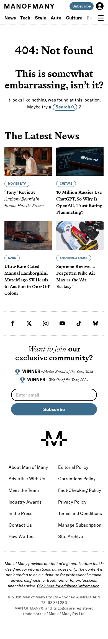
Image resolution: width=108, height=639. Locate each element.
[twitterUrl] (29, 323)
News (10, 18)
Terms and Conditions (80, 513)
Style (40, 18)
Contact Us (20, 525)
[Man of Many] (54, 438)
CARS (12, 258)
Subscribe (81, 6)
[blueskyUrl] (95, 323)
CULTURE (66, 183)
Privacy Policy (72, 502)
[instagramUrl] (45, 323)
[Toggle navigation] (101, 18)
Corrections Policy (77, 478)
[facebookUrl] (12, 323)
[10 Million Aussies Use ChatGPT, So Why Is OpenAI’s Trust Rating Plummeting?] (80, 161)
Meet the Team (24, 490)
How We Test (22, 536)
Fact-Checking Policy (79, 490)
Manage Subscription (79, 525)
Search (63, 107)
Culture (74, 18)
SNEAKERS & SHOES (74, 258)
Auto (56, 18)
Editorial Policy (73, 467)
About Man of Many (28, 467)
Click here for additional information (68, 585)
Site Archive (70, 536)
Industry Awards (25, 502)
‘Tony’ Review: (23, 199)
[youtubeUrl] (62, 323)
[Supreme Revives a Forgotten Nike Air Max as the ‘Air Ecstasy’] (80, 235)
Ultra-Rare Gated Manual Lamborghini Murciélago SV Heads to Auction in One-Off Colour (27, 280)
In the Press (20, 513)
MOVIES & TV (17, 183)
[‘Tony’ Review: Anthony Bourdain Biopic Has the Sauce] (28, 161)
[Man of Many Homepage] (29, 6)
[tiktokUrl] (79, 323)
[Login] (100, 6)
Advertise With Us (27, 478)
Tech (25, 18)
